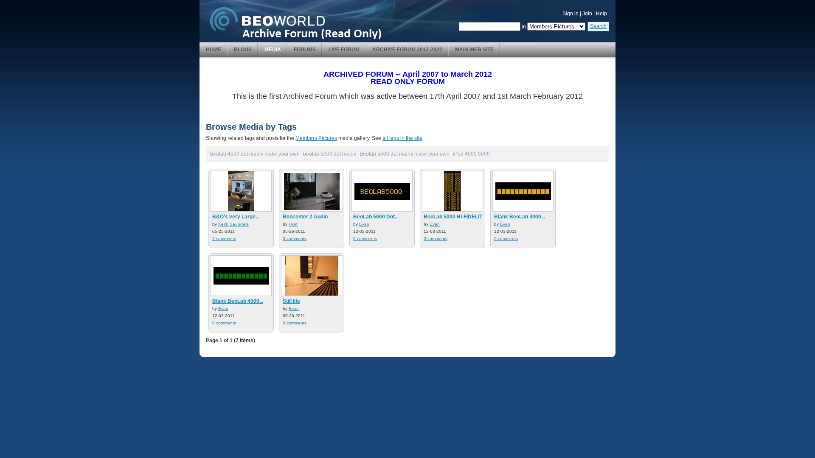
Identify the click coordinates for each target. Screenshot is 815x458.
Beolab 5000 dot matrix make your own (405, 153)
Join (587, 13)
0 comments (294, 238)
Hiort (293, 224)
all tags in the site (402, 138)
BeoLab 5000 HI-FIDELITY (455, 216)
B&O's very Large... (235, 216)
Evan (364, 224)
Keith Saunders (233, 224)
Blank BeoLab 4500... (237, 301)
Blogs (243, 49)
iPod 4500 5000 (471, 153)
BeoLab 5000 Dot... (376, 216)
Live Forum (344, 49)
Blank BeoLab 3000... (519, 216)
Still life (291, 301)
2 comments (224, 238)
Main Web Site (474, 49)
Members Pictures (316, 138)
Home (213, 49)
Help (601, 13)
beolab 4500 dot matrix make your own (255, 153)
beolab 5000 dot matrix (329, 153)
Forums (305, 49)
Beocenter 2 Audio (305, 216)
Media (272, 49)
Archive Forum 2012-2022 (407, 49)
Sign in (571, 13)
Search (598, 26)
